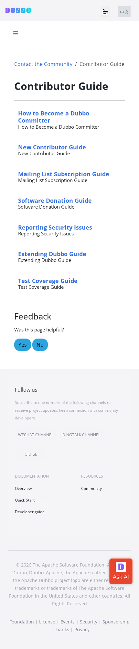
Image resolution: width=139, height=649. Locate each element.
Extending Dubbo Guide (52, 254)
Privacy (82, 629)
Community (91, 488)
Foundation (21, 622)
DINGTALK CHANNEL (81, 435)
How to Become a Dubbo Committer (53, 116)
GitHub (31, 454)
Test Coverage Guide (48, 280)
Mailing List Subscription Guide (63, 174)
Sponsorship (116, 622)
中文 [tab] (124, 12)
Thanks (61, 629)
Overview (23, 488)
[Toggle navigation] (105, 11)
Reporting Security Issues (55, 227)
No (40, 344)
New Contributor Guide (52, 147)
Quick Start (25, 500)
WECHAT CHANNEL (35, 435)
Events (67, 622)
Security (88, 622)
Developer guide (30, 511)
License (47, 622)
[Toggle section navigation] (15, 33)
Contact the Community (43, 64)
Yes (22, 344)
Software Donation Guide (55, 200)
